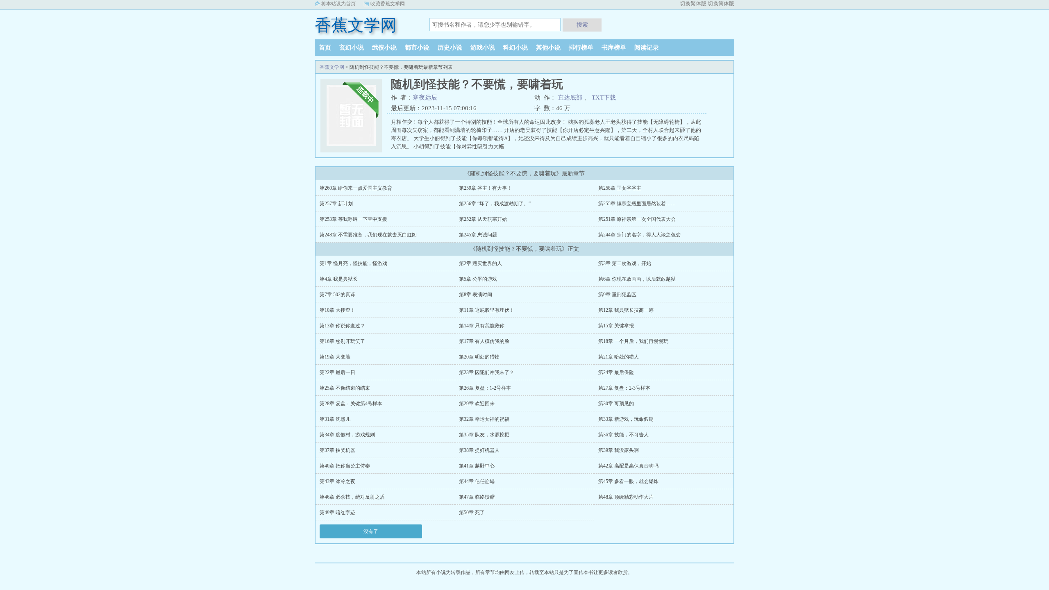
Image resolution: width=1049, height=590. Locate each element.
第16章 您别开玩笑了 (342, 341)
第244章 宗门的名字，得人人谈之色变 (639, 235)
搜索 (582, 24)
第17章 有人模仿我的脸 (484, 341)
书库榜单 (614, 47)
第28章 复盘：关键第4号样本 (351, 403)
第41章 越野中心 (477, 466)
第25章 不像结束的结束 (345, 388)
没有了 (370, 531)
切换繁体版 (693, 3)
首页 (325, 47)
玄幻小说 (351, 47)
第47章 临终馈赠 (477, 497)
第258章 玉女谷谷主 (619, 188)
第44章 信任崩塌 (477, 481)
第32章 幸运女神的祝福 (484, 419)
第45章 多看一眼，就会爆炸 (628, 481)
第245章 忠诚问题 (478, 235)
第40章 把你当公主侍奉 (345, 466)
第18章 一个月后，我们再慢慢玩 (633, 341)
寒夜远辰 (425, 97)
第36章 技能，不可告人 (623, 435)
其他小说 (548, 47)
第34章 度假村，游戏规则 (347, 435)
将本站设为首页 (338, 4)
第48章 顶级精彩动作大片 (626, 497)
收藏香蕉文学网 (387, 4)
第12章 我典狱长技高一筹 (626, 310)
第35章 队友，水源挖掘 (484, 435)
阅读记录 (646, 47)
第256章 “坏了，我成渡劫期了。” (495, 203)
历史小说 (450, 47)
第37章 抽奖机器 (337, 450)
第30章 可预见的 (616, 403)
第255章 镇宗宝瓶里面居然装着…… (637, 203)
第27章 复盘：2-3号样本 (624, 388)
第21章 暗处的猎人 (618, 357)
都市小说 (417, 47)
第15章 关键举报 (616, 326)
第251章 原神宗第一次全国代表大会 (637, 219)
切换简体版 (721, 3)
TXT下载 (604, 97)
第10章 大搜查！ (337, 310)
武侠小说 (384, 47)
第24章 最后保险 (616, 372)
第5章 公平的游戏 (478, 279)
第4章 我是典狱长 (339, 279)
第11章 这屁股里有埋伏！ (486, 310)
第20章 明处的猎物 (479, 357)
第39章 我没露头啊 (618, 450)
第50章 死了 (472, 512)
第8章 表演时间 (475, 294)
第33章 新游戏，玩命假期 (626, 419)
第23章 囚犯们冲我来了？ (486, 372)
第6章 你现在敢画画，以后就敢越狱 (637, 279)
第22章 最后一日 (337, 372)
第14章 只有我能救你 (481, 326)
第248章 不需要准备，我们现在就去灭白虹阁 (368, 235)
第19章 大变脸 (335, 357)
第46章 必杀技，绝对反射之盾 (352, 497)
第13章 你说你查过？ (342, 326)
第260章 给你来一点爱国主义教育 (356, 188)
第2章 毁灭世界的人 (480, 263)
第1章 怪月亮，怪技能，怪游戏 (353, 263)
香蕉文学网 (356, 25)
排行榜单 (581, 47)
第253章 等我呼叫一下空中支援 (353, 219)
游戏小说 (482, 47)
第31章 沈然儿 (335, 419)
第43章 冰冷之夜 (337, 481)
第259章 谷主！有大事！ (485, 188)
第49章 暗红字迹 (337, 512)
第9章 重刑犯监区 (617, 294)
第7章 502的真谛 (337, 294)
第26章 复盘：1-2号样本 (485, 388)
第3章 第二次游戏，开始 (624, 263)
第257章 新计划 (336, 203)
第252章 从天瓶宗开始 (483, 219)
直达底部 (570, 97)
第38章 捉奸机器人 (479, 450)
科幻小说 (515, 47)
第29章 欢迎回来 (477, 403)
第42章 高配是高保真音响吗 (628, 466)
